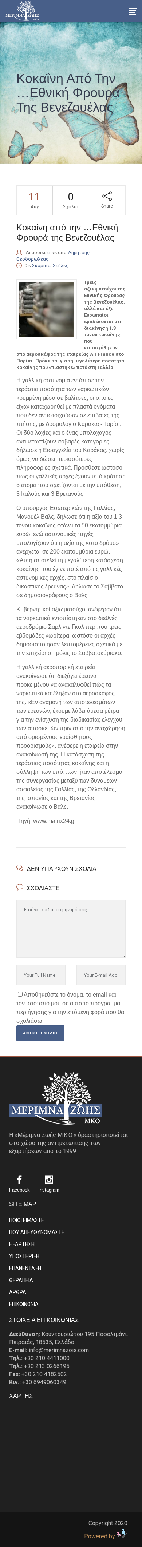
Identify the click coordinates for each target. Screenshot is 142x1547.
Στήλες (60, 265)
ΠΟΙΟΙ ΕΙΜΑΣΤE (26, 1220)
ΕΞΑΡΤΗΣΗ (22, 1244)
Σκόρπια (41, 265)
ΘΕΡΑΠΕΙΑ (21, 1280)
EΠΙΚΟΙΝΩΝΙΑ (24, 1304)
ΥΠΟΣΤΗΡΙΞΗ (24, 1256)
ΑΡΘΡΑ (17, 1292)
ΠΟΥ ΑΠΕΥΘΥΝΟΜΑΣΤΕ (36, 1232)
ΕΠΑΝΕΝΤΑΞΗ (25, 1268)
